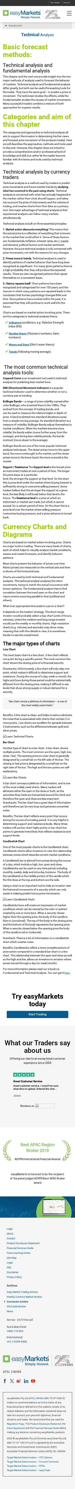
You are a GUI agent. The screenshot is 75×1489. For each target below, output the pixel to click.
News (10, 1311)
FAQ (9, 1267)
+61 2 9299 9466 (17, 1341)
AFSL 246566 (36, 1398)
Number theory (18, 333)
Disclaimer (12, 1272)
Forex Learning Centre (18, 1252)
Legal (10, 1262)
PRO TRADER (55, 3)
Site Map (11, 1257)
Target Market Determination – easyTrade (28, 1470)
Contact (66, 3)
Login (10, 1228)
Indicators (15, 322)
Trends (13, 351)
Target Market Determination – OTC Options (29, 1457)
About (10, 1233)
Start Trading (37, 1014)
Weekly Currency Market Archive (24, 1296)
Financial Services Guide (20, 1248)
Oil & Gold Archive (16, 1306)
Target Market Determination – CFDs (26, 1466)
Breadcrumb (15, 25)
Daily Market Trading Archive (22, 1292)
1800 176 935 (15, 1331)
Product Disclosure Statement (23, 1243)
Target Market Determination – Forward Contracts (33, 1461)
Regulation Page (15, 1424)
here (67, 972)
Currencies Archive (17, 1301)
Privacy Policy (14, 1277)
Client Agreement (16, 1428)
